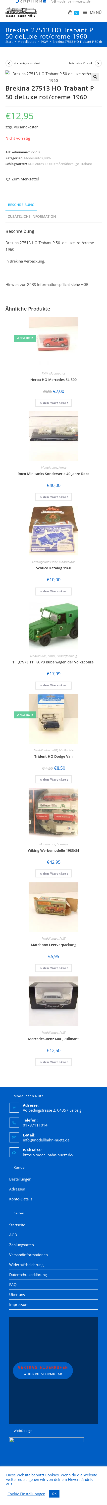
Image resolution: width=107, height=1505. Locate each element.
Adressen (17, 1188)
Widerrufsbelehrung (26, 1264)
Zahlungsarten (21, 1244)
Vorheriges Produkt (27, 63)
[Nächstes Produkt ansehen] (98, 63)
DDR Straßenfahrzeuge (62, 163)
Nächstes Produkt (81, 63)
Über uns (17, 1294)
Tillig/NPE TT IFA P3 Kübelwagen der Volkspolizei (53, 662)
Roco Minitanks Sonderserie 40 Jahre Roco (54, 473)
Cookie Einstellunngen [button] (26, 1494)
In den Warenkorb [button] (53, 403)
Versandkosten (26, 127)
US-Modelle (66, 750)
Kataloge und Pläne (44, 562)
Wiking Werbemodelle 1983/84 (53, 850)
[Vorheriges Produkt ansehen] (8, 63)
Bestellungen (20, 1179)
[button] (95, 77)
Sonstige (62, 844)
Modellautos (33, 158)
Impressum (19, 1304)
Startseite (17, 1224)
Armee (62, 467)
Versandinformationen (28, 1254)
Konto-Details (20, 1198)
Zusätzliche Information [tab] (32, 216)
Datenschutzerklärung (28, 1274)
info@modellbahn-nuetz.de (46, 1139)
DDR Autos (36, 163)
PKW (47, 158)
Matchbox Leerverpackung (53, 944)
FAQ (13, 1284)
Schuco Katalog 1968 (53, 568)
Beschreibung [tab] (21, 205)
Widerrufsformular (43, 1370)
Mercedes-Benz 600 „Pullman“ (53, 1038)
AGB (13, 1234)
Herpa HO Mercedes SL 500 (53, 379)
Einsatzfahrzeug (67, 656)
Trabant (86, 163)
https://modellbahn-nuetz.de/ (48, 1154)
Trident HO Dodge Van (53, 756)
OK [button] (54, 1493)
